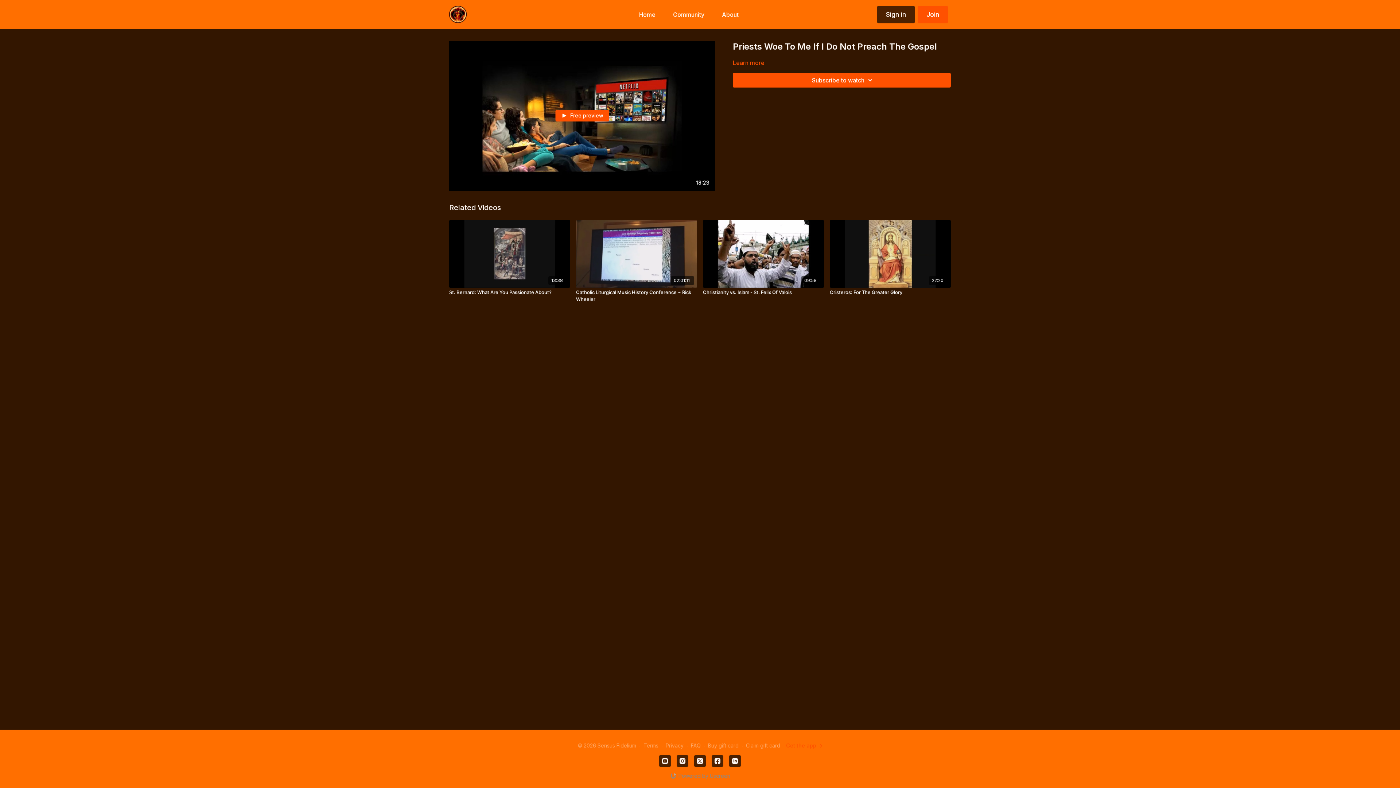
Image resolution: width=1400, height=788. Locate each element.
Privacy (675, 745)
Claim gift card (763, 745)
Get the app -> (804, 745)
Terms (650, 745)
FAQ (696, 745)
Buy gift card (723, 745)
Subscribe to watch (838, 80)
